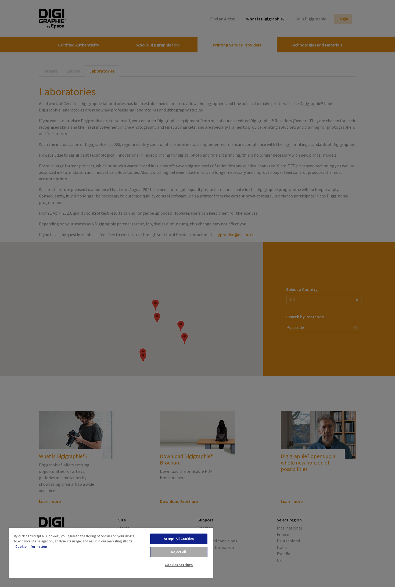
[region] (111, 552)
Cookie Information (31, 546)
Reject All (178, 552)
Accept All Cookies (179, 538)
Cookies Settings (179, 565)
